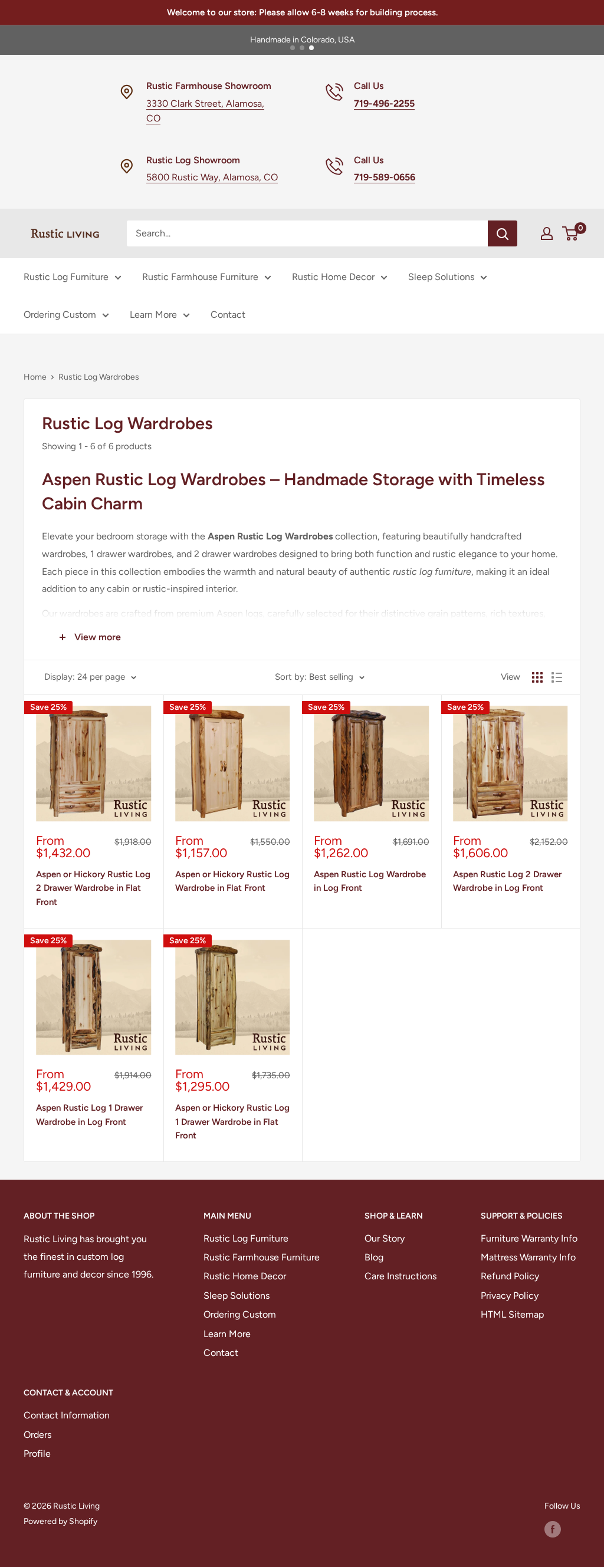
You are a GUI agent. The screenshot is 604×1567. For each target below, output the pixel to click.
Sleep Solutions (441, 276)
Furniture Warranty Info (529, 1238)
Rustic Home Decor (333, 276)
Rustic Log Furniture (66, 276)
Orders (37, 1434)
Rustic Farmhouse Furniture (200, 276)
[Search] (502, 233)
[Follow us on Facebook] (552, 1529)
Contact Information (67, 1415)
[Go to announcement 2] (302, 47)
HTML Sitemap (512, 1314)
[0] (570, 233)
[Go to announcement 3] (311, 47)
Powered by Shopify (60, 1521)
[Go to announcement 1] (292, 47)
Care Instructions (400, 1276)
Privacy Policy (510, 1295)
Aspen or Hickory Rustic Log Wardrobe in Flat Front (232, 881)
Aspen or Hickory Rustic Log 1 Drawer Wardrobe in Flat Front (232, 1121)
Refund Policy (510, 1276)
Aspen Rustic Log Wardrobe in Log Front (370, 881)
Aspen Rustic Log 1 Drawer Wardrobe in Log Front (89, 1114)
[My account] (547, 233)
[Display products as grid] (537, 677)
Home (35, 377)
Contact (228, 314)
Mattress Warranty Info (528, 1257)
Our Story (385, 1238)
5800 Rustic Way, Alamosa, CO (212, 177)
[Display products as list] (557, 677)
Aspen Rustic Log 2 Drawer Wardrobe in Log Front (507, 881)
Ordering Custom (60, 314)
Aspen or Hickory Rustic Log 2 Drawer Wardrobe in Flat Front (93, 888)
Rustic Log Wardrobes (98, 377)
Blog (374, 1257)
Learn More (153, 314)
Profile (37, 1453)
